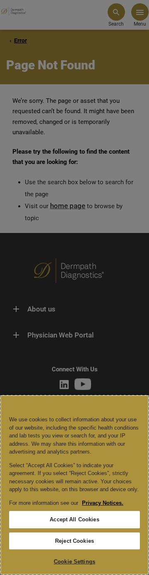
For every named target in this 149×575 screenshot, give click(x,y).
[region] (74, 485)
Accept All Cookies (74, 519)
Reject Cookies (74, 541)
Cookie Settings (74, 561)
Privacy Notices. (102, 503)
